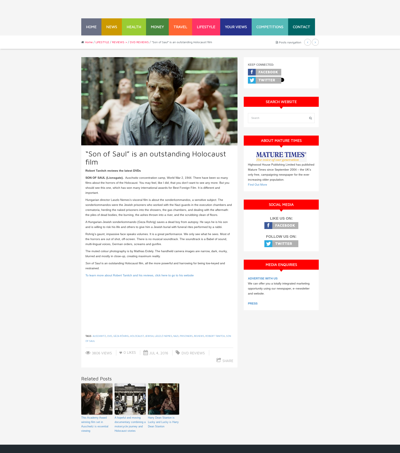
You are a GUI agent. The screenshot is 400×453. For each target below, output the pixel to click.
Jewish (149, 336)
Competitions (269, 27)
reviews (199, 336)
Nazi (176, 336)
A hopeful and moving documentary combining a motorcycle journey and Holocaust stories (130, 424)
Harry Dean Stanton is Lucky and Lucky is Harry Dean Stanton (163, 422)
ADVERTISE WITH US (263, 278)
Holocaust (137, 336)
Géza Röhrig (121, 336)
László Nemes (163, 336)
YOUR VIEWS (236, 27)
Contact (301, 27)
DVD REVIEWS (139, 42)
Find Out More (257, 184)
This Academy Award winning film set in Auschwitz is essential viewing (94, 424)
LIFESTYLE (206, 27)
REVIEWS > (119, 42)
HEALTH (134, 27)
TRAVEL (180, 27)
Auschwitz (99, 336)
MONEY (157, 27)
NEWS (111, 27)
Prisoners (186, 336)
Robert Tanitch (215, 336)
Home (91, 27)
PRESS (253, 303)
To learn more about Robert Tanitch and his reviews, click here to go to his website (139, 275)
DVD (109, 336)
